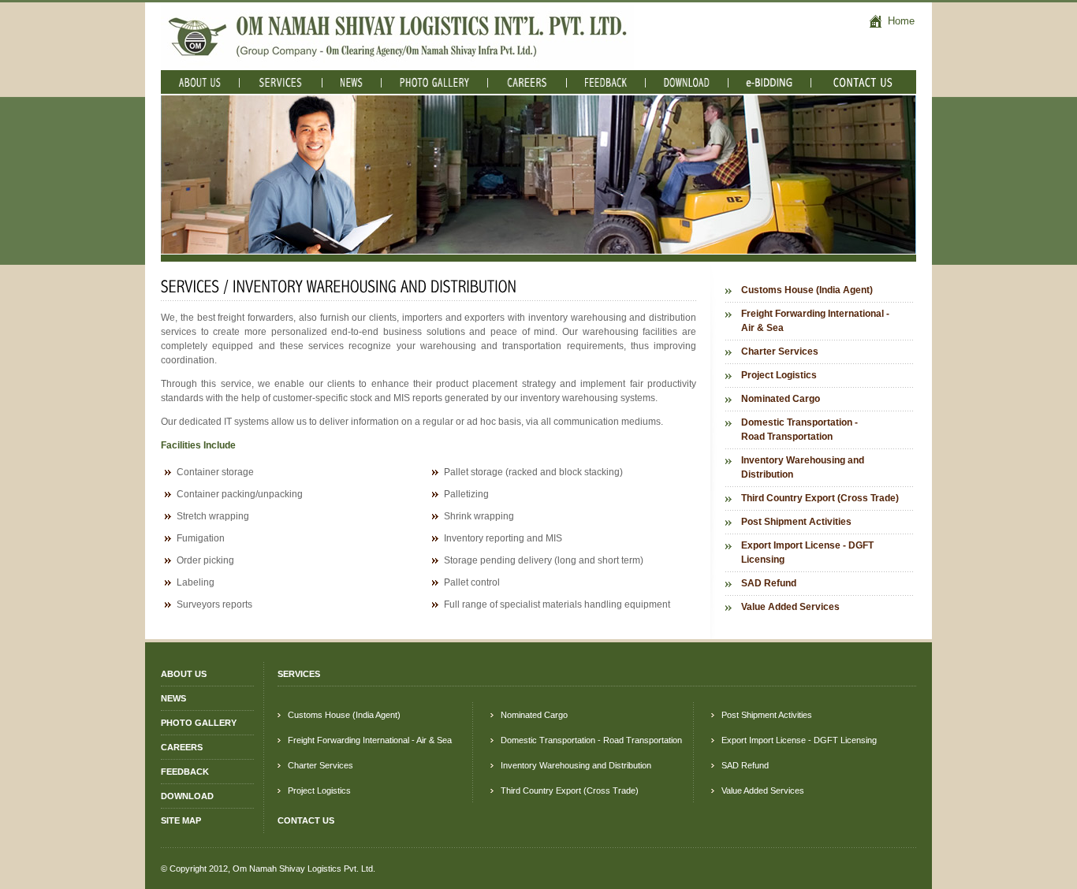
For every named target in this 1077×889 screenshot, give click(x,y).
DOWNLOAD (187, 796)
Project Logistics (779, 375)
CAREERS (182, 747)
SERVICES (299, 674)
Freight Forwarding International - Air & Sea (815, 320)
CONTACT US (306, 820)
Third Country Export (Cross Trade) (820, 498)
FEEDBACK (185, 771)
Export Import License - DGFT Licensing (807, 552)
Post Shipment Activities (796, 521)
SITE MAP (181, 820)
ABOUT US (184, 674)
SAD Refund (768, 583)
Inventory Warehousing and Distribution (802, 467)
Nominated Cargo (780, 398)
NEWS (173, 698)
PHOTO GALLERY (199, 722)
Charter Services (779, 351)
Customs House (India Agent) (807, 290)
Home (900, 21)
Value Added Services (790, 606)
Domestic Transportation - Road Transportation (799, 429)
